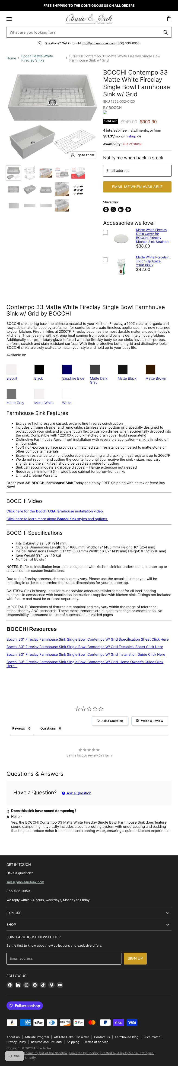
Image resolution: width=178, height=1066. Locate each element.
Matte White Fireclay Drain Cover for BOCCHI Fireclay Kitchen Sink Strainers (152, 236)
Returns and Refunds (46, 1042)
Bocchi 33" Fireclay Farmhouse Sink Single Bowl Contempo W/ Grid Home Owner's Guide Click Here (84, 664)
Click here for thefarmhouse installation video (54, 511)
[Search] (165, 32)
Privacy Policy (16, 1042)
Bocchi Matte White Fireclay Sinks (37, 58)
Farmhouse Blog (126, 1037)
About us (13, 1037)
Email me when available (137, 187)
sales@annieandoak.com (25, 882)
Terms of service (96, 1042)
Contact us (102, 1037)
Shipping (73, 1042)
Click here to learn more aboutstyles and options (57, 519)
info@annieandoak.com (98, 43)
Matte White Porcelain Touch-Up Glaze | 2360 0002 (152, 261)
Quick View (120, 252)
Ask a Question (78, 793)
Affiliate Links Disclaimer (71, 1037)
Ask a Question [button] (112, 721)
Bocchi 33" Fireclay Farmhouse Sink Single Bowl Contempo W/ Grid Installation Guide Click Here (85, 654)
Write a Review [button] (152, 721)
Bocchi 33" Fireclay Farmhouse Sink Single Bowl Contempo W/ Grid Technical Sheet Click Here (84, 647)
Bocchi (116, 108)
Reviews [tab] (18, 728)
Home (11, 58)
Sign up (135, 958)
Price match (151, 1037)
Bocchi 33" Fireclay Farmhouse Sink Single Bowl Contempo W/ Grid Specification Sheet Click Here (87, 639)
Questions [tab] (48, 728)
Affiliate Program (37, 1037)
